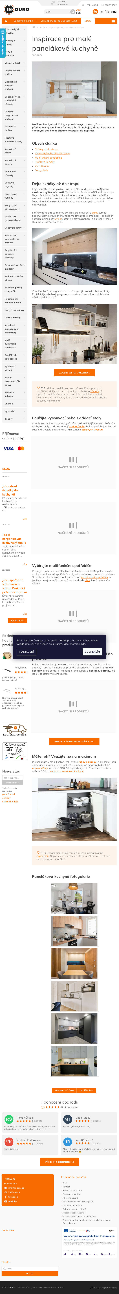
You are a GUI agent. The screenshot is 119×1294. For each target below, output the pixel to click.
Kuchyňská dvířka (10, 128)
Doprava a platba (23, 20)
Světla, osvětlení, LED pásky (12, 381)
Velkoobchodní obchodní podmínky (79, 1216)
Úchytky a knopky (10, 42)
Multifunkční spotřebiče (48, 157)
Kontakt (66, 1186)
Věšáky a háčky (13, 63)
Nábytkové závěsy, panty (12, 207)
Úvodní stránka (6, 21)
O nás (65, 1183)
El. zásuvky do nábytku (12, 31)
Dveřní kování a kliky (12, 72)
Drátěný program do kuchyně (11, 115)
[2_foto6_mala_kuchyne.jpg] (74, 963)
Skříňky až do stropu (46, 149)
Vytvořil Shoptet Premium (105, 1288)
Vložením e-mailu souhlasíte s (10, 795)
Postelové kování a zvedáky (15, 267)
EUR (78, 13)
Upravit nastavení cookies (52, 1287)
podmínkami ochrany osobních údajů (10, 798)
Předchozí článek (64, 1090)
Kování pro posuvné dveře (13, 218)
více (25, 518)
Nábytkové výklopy (11, 196)
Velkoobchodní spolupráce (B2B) (59, 20)
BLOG (88, 20)
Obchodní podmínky (72, 1205)
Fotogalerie (41, 170)
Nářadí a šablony (10, 394)
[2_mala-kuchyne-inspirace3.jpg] (74, 930)
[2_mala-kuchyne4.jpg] (74, 1028)
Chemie (9, 403)
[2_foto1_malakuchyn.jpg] (74, 995)
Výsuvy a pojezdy (10, 184)
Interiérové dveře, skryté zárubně (12, 239)
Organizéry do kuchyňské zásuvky (12, 100)
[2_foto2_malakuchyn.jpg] (74, 898)
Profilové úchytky (45, 161)
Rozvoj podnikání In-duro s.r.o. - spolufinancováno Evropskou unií (87, 1221)
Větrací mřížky (12, 317)
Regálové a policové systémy (11, 254)
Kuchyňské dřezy (10, 151)
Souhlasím (92, 651)
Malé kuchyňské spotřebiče (10, 344)
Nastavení (26, 651)
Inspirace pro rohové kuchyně (66, 771)
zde (83, 643)
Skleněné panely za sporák (14, 289)
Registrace (111, 5)
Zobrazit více (18, 621)
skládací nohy (77, 426)
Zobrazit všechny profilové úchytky (74, 741)
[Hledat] (72, 11)
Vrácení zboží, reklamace (75, 1212)
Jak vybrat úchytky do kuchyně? (10, 490)
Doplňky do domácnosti (11, 357)
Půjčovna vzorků (70, 1198)
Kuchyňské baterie (10, 162)
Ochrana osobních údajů (74, 1209)
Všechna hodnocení (59, 1161)
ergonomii (43, 856)
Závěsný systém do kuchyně (74, 373)
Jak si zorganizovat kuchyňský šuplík (14, 539)
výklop (58, 218)
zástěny (94, 391)
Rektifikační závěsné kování (13, 300)
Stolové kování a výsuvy (14, 278)
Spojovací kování (10, 368)
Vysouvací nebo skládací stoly (52, 153)
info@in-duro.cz (16, 1188)
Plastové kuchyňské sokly (13, 139)
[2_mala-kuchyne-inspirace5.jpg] (74, 1060)
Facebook (13, 1197)
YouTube (12, 1201)
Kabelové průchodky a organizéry (11, 329)
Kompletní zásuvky (10, 173)
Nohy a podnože (9, 53)
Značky (9, 418)
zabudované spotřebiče (94, 577)
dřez (87, 580)
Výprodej (10, 411)
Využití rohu (42, 166)
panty (95, 212)
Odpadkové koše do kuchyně (11, 85)
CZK (78, 10)
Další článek (87, 1090)
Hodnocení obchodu (72, 1190)
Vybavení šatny (13, 227)
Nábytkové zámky (14, 310)
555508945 (14, 1192)
